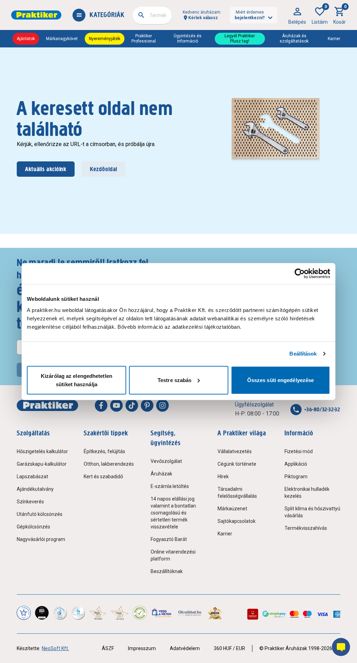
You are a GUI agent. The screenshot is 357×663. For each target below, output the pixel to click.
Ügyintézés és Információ (188, 38)
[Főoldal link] (36, 15)
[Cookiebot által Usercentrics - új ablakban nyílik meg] (299, 273)
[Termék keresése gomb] (141, 15)
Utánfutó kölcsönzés (39, 514)
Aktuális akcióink (45, 169)
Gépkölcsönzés (33, 526)
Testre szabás (174, 380)
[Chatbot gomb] (341, 647)
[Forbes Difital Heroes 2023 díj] (42, 613)
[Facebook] (101, 405)
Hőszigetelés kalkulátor (42, 451)
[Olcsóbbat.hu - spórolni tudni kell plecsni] (190, 613)
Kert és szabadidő (103, 476)
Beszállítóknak (167, 571)
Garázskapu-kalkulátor (42, 464)
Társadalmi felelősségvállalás (237, 492)
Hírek (223, 476)
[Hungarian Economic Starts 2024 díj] (24, 613)
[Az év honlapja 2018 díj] (60, 613)
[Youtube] (116, 405)
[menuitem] (297, 15)
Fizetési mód (298, 451)
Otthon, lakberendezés (109, 464)
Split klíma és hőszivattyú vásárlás (312, 512)
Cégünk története (237, 464)
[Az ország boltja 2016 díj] (98, 613)
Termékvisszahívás (305, 528)
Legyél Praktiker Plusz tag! (240, 38)
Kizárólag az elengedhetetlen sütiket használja (76, 380)
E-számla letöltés (170, 486)
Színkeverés (30, 501)
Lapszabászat (32, 476)
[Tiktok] (132, 405)
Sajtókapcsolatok (237, 521)
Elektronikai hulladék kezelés (306, 492)
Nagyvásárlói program (41, 539)
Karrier (334, 38)
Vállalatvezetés (235, 451)
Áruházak (161, 474)
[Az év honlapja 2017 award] (119, 613)
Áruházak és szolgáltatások (294, 38)
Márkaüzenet (232, 508)
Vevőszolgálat (166, 461)
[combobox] (152, 15)
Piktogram (295, 476)
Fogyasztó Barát (169, 539)
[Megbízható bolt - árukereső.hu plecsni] (140, 613)
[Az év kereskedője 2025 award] (215, 613)
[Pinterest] (147, 405)
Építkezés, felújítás (104, 451)
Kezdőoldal (103, 169)
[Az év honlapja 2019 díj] (78, 613)
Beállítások (303, 354)
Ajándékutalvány (35, 489)
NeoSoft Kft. (55, 648)
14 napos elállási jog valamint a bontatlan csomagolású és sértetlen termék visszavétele (173, 512)
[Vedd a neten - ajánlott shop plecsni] (162, 613)
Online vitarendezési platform (173, 555)
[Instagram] (162, 405)
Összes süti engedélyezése (280, 380)
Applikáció (295, 464)
